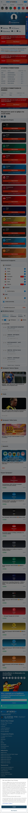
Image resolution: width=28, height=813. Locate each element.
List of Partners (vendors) (7, 803)
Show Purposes (14, 810)
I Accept (14, 806)
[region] (14, 795)
